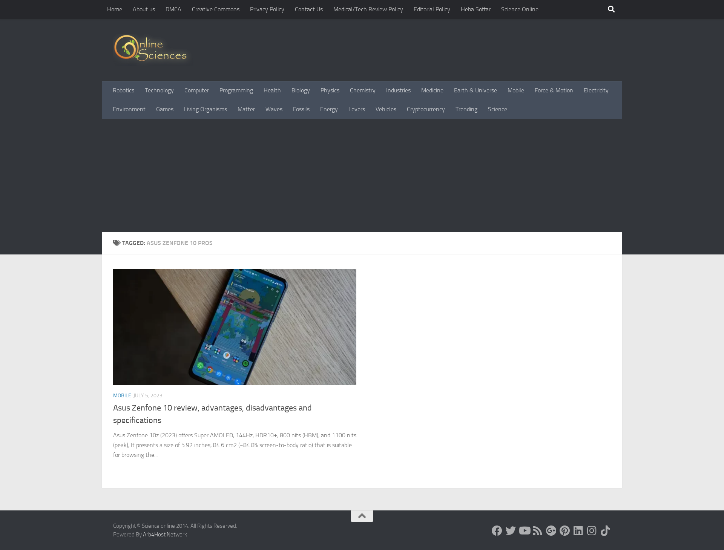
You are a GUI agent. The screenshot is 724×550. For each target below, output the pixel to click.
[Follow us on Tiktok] (605, 530)
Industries (398, 90)
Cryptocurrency (426, 109)
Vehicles (386, 109)
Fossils (301, 109)
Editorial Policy (432, 9)
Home (114, 9)
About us (144, 9)
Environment (129, 109)
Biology (300, 90)
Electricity (596, 90)
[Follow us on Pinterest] (565, 530)
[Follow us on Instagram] (592, 530)
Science (497, 109)
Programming (236, 90)
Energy (329, 109)
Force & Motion (554, 90)
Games (164, 109)
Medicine (432, 90)
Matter (246, 109)
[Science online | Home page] (153, 50)
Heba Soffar (476, 9)
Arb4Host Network (165, 534)
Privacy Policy (267, 9)
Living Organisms (205, 109)
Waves (273, 109)
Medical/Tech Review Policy (368, 9)
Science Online (519, 9)
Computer (196, 90)
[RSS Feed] (537, 530)
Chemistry (363, 90)
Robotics (123, 90)
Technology (159, 90)
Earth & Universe (475, 90)
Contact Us (309, 9)
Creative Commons (215, 9)
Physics (330, 90)
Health (272, 90)
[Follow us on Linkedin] (578, 530)
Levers (356, 109)
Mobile (516, 90)
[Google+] (551, 530)
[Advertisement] (362, 175)
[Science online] (497, 530)
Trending (466, 109)
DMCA (173, 9)
